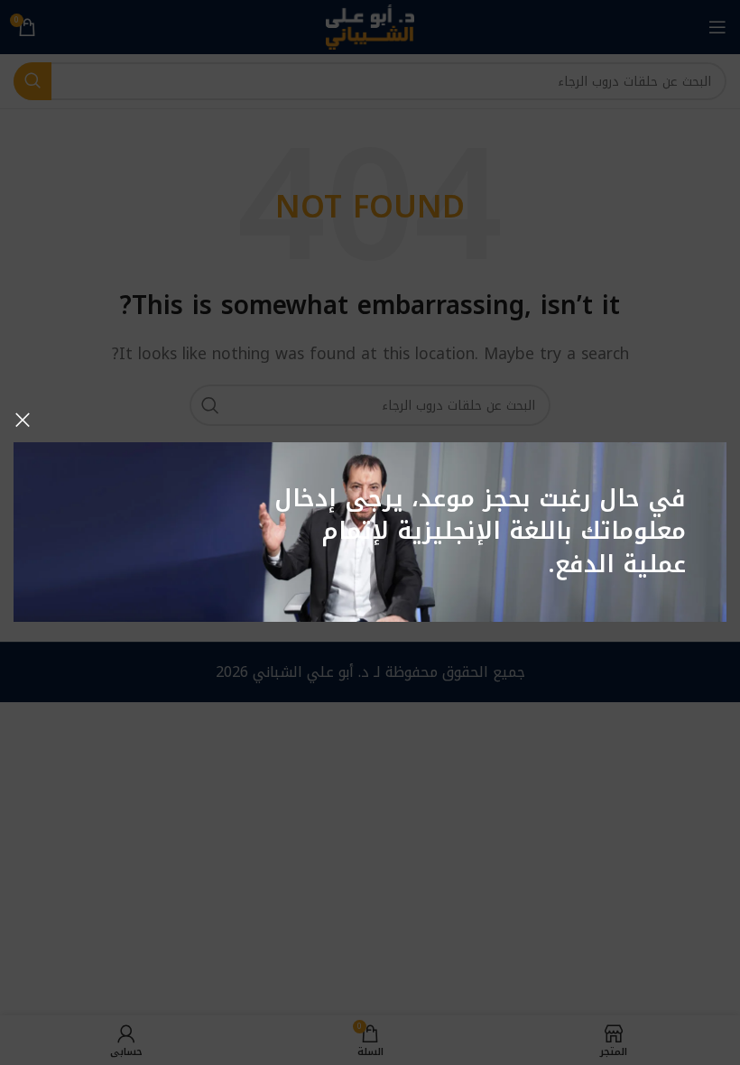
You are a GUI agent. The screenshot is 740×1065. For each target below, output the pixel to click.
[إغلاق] (22, 419)
